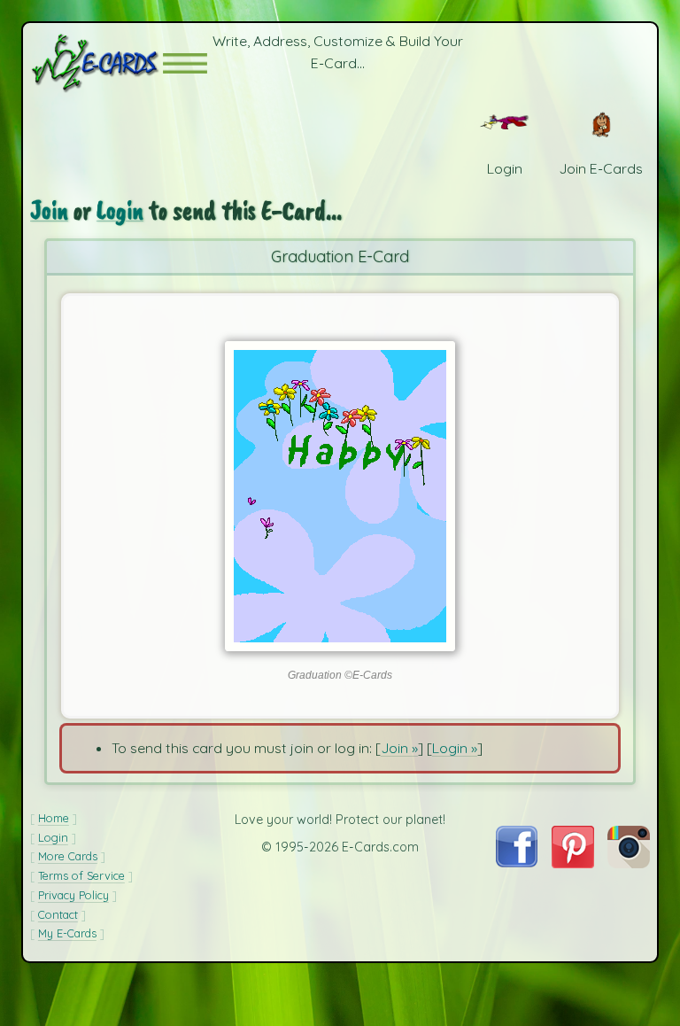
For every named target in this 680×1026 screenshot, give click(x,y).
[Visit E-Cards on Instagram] (628, 863)
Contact (58, 914)
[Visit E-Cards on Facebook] (516, 862)
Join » (399, 748)
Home (53, 818)
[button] (185, 63)
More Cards (67, 856)
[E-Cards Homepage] (96, 63)
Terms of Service (81, 875)
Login (120, 210)
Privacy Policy (73, 895)
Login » (454, 748)
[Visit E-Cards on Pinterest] (573, 863)
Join (49, 210)
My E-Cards (67, 933)
